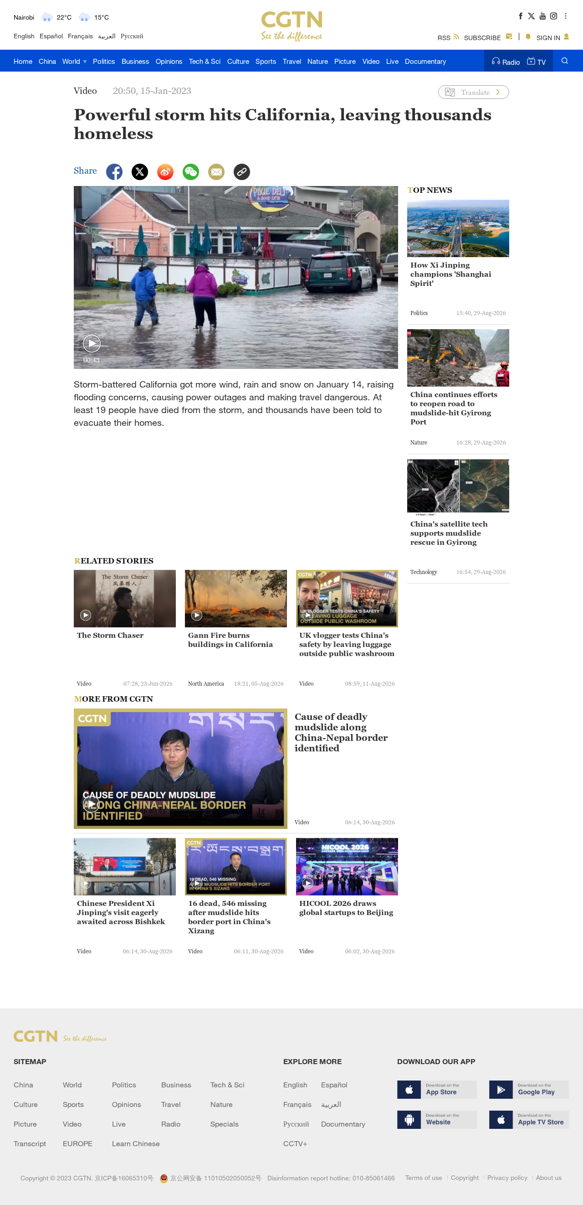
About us (549, 1177)
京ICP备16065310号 (124, 1178)
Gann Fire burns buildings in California (230, 639)
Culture (238, 61)
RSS (444, 37)
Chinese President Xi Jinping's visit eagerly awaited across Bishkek (121, 912)
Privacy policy (507, 1177)
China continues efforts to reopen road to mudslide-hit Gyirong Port (453, 408)
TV (541, 62)
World (72, 61)
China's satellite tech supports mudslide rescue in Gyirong (449, 533)
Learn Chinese (136, 1143)
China (47, 61)
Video (371, 61)
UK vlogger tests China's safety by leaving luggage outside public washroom (346, 644)
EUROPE (77, 1143)
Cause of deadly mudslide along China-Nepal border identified (341, 733)
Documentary (425, 61)
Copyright (465, 1177)
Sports (266, 61)
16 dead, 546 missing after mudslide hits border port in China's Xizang (229, 917)
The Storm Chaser (110, 635)
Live (392, 61)
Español (51, 36)
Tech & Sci (204, 61)
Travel (292, 61)
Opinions (169, 61)
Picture (345, 61)
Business (135, 61)
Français (80, 36)
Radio (511, 62)
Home (23, 61)
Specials (224, 1124)
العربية (107, 36)
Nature (317, 61)
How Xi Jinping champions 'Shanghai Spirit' (450, 274)
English (24, 36)
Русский (132, 36)
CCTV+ (295, 1143)
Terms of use (423, 1177)
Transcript (30, 1143)
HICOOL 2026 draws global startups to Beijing (346, 907)
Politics (104, 61)
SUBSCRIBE (482, 37)
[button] (92, 344)
